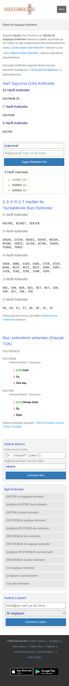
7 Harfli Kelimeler (15, 106)
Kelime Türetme (37, 641)
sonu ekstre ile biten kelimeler (21, 53)
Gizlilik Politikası (46, 652)
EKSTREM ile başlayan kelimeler (26, 520)
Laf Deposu (54, 641)
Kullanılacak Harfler (16, 449)
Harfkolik (51, 646)
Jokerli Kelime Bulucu (24, 652)
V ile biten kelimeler (17, 583)
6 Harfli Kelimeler (15, 123)
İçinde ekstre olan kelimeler (28, 47)
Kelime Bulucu (20, 646)
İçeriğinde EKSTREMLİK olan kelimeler (29, 552)
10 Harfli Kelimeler (16, 90)
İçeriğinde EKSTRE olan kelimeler (26, 504)
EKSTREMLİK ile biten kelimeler (25, 559)
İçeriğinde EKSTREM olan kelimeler (27, 528)
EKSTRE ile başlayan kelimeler (25, 496)
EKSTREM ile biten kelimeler (23, 536)
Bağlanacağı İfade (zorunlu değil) (24, 461)
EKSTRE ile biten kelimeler (22, 512)
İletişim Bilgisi (34, 657)
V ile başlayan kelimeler (20, 567)
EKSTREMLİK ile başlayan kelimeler (28, 544)
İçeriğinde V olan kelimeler (22, 575)
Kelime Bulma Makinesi (44, 69)
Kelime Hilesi (36, 646)
